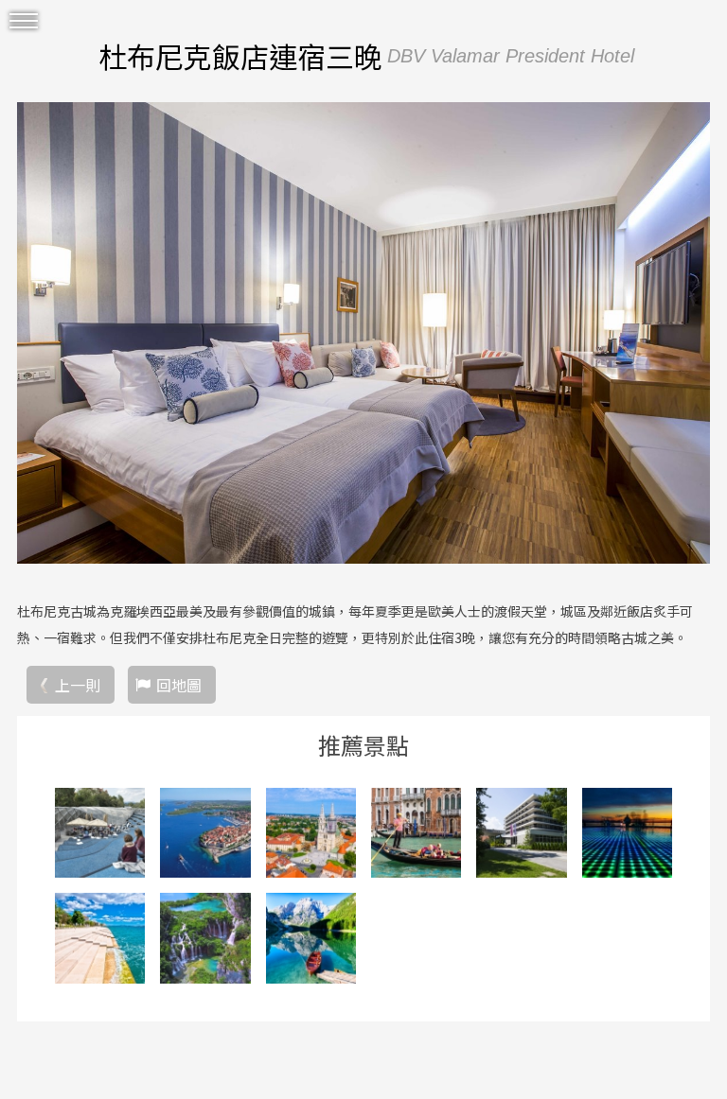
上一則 (77, 684)
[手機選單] (23, 21)
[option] (363, 333)
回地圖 (179, 684)
